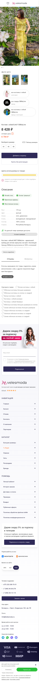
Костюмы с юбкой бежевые (13, 302)
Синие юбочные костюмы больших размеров (19, 307)
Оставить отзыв (7, 277)
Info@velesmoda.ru (8, 617)
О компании (7, 424)
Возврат (6, 502)
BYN (5, 567)
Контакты (6, 419)
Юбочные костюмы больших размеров (17, 290)
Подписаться (19, 369)
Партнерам (7, 429)
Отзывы (6, 414)
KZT (10, 567)
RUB (16, 567)
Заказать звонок (19, 598)
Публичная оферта (9, 507)
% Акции (6, 448)
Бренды (6, 468)
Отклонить (8, 669)
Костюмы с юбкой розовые (13, 299)
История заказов (9, 487)
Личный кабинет (8, 481)
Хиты (5, 458)
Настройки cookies (15, 679)
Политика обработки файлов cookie (15, 512)
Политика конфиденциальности (14, 517)
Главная (6, 404)
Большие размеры (9, 443)
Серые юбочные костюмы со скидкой (17, 310)
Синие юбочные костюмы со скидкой (16, 316)
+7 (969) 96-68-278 (9, 589)
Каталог (6, 409)
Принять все (27, 669)
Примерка (6, 497)
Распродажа (7, 463)
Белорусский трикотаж (8, 387)
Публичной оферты (24, 359)
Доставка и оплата (9, 492)
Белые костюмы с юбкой (12, 296)
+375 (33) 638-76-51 (10, 584)
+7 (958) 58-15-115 (9, 593)
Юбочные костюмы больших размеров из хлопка (20, 305)
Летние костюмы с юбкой (26, 287)
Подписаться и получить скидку (19, 542)
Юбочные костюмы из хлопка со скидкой (18, 293)
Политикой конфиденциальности (23, 361)
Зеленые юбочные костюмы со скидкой (17, 313)
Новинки (6, 453)
